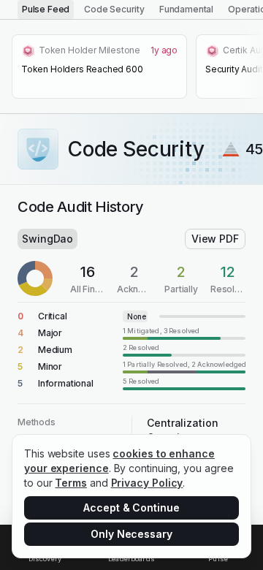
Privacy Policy (147, 482)
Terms (71, 482)
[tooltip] (184, 333)
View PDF (215, 238)
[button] (131, 316)
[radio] (46, 9)
